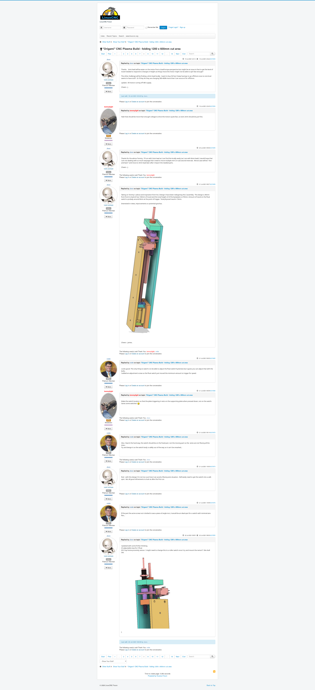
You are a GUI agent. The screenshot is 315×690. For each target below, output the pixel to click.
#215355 (212, 148)
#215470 (212, 432)
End (183, 54)
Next (177, 54)
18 (172, 54)
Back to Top (211, 685)
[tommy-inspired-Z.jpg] (143, 271)
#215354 (212, 106)
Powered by (152, 676)
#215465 (212, 358)
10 (152, 54)
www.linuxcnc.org (132, 36)
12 (162, 54)
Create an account (137, 101)
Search (121, 36)
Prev (109, 54)
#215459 (212, 184)
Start (103, 54)
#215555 (212, 535)
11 (157, 54)
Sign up (183, 27)
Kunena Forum (162, 676)
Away (108, 136)
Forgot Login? (174, 27)
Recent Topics (112, 36)
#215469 (212, 391)
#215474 (212, 466)
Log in (163, 27)
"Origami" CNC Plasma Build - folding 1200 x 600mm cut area (164, 63)
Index (103, 36)
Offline (108, 83)
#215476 (212, 503)
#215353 (212, 59)
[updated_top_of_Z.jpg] (153, 591)
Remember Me (153, 27)
